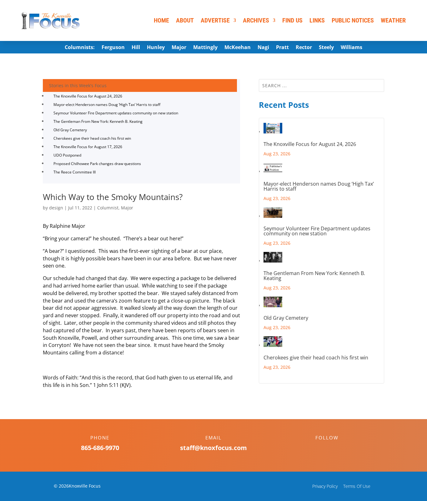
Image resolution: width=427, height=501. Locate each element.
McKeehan (237, 48)
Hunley (156, 48)
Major (179, 48)
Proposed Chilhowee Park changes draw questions (97, 163)
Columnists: (80, 48)
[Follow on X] (333, 448)
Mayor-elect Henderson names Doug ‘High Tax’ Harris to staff (106, 104)
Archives (256, 20)
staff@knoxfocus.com (213, 447)
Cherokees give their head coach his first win (92, 138)
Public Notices (353, 20)
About (185, 20)
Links (317, 20)
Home (161, 20)
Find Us (292, 20)
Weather (393, 20)
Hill (136, 48)
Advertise (215, 20)
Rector (304, 48)
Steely (326, 48)
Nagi (263, 48)
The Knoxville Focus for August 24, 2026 (87, 96)
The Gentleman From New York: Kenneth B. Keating (98, 121)
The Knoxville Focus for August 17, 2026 (87, 146)
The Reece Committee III (74, 172)
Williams (351, 48)
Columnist (107, 208)
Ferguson (113, 48)
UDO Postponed (67, 155)
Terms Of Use (356, 486)
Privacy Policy (325, 486)
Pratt (282, 48)
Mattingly (205, 48)
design (56, 208)
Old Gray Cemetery (70, 130)
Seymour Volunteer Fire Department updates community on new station (115, 113)
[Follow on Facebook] (321, 448)
